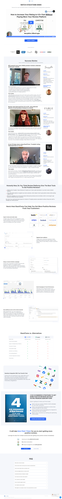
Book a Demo (31, 40)
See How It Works (36, 448)
